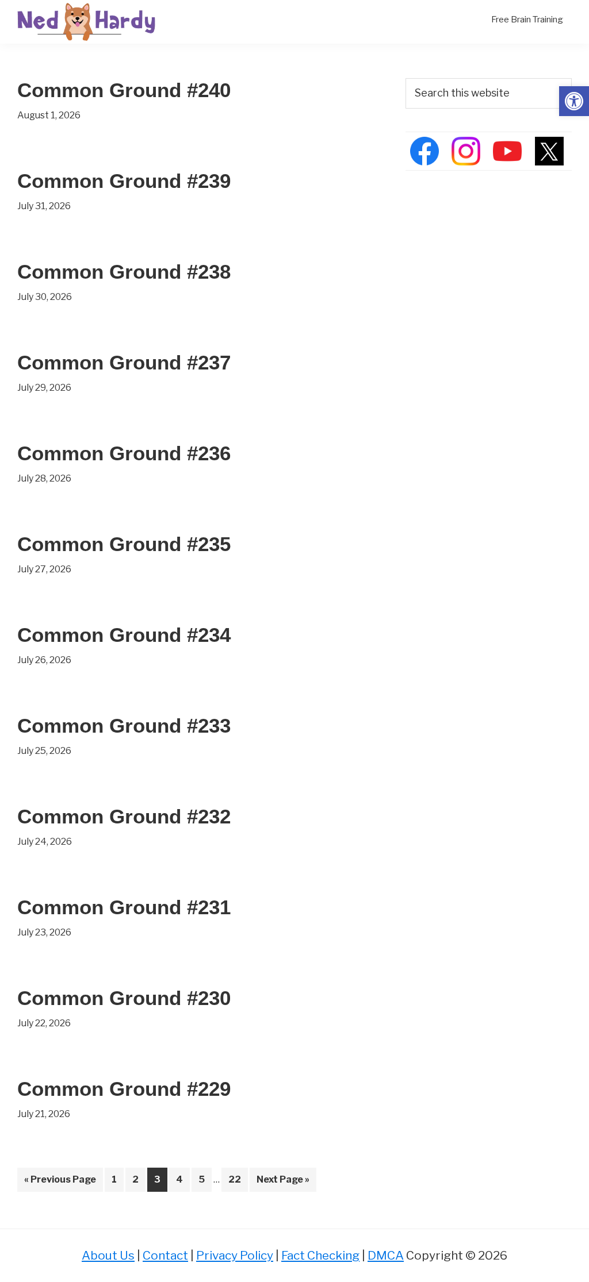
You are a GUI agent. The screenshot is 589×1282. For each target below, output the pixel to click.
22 (238, 1179)
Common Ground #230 (124, 998)
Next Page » (282, 1182)
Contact (165, 1255)
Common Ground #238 (124, 271)
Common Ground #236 (124, 453)
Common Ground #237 (124, 362)
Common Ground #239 (124, 181)
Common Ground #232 (124, 816)
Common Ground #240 (124, 90)
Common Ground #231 (124, 907)
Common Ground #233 (124, 725)
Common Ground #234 (124, 634)
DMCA (386, 1255)
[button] (574, 101)
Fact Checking (320, 1255)
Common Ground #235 (124, 544)
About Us (108, 1255)
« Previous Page (60, 1182)
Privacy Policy (234, 1255)
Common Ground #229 (124, 1088)
